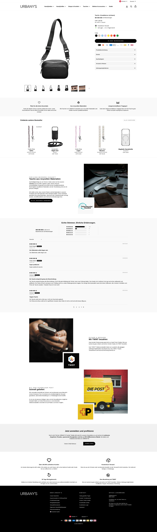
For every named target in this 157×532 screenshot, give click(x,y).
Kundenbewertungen (55, 500)
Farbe (96, 33)
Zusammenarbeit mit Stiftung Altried (58, 498)
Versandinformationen (55, 505)
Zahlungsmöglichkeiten (102, 68)
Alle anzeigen (129, 120)
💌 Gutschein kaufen (55, 511)
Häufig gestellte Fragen (84, 495)
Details (98, 54)
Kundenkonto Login (83, 505)
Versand (103, 22)
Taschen (86, 6)
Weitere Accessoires (98, 6)
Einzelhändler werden (84, 502)
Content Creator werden (85, 500)
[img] (33, 244)
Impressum (82, 507)
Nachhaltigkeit (100, 59)
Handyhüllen (60, 6)
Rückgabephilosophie (55, 502)
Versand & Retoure (101, 63)
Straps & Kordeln (73, 6)
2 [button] (76, 307)
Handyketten (48, 6)
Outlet (111, 6)
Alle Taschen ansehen (41, 200)
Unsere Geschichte (54, 495)
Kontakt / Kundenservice (85, 498)
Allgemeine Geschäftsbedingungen (58, 507)
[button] (99, 17)
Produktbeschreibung (101, 50)
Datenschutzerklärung (55, 509)
